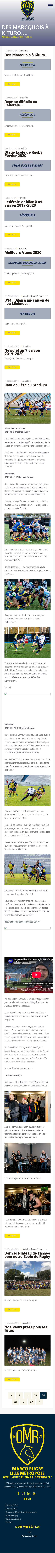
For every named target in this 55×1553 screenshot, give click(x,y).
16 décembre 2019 (11, 381)
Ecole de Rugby (12, 1515)
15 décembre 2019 (11, 1249)
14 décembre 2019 (11, 1323)
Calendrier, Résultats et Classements (21, 1512)
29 (31, 1401)
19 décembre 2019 (11, 346)
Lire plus (12, 84)
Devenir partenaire (13, 1519)
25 (15, 1401)
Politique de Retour (29, 1536)
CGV (29, 1533)
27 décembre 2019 (11, 296)
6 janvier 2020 (10, 148)
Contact (9, 1522)
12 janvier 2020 (10, 98)
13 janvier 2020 (10, 51)
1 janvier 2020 (10, 198)
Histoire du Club (12, 1505)
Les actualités (12, 1509)
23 (35, 1395)
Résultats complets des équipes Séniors (22, 922)
